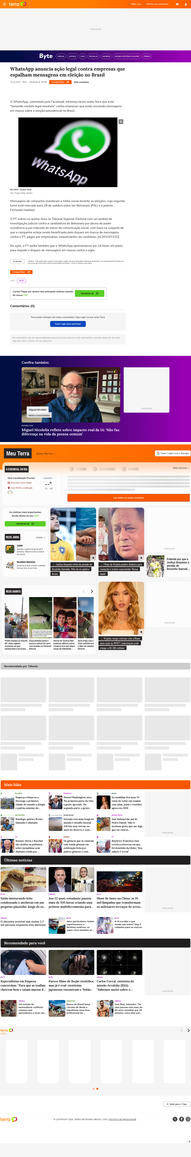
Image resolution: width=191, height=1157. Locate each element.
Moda (114, 793)
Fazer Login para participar (68, 323)
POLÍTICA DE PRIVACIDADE (122, 1119)
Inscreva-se (22, 523)
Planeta (18, 793)
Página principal (17, 4)
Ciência (52, 894)
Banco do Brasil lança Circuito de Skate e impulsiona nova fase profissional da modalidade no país (78, 1008)
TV (16, 837)
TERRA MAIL (136, 4)
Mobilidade (68, 815)
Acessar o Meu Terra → (46, 453)
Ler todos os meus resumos (129, 497)
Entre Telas (117, 815)
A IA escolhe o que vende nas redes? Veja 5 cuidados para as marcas (128, 924)
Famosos (67, 793)
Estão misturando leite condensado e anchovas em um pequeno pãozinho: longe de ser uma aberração (23, 902)
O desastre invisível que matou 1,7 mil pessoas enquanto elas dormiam (23, 923)
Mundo (66, 837)
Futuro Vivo (27, 426)
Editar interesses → (181, 467)
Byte (21, 281)
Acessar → (41, 537)
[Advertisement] (167, 925)
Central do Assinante (157, 4)
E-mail (177, 4)
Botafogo (20, 815)
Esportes (71, 1001)
